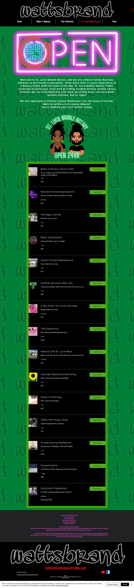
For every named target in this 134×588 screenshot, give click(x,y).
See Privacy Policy (62, 585)
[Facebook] (108, 572)
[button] (97, 169)
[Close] (131, 584)
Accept (125, 584)
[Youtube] (103, 572)
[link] (63, 169)
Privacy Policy (22, 572)
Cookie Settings (113, 584)
